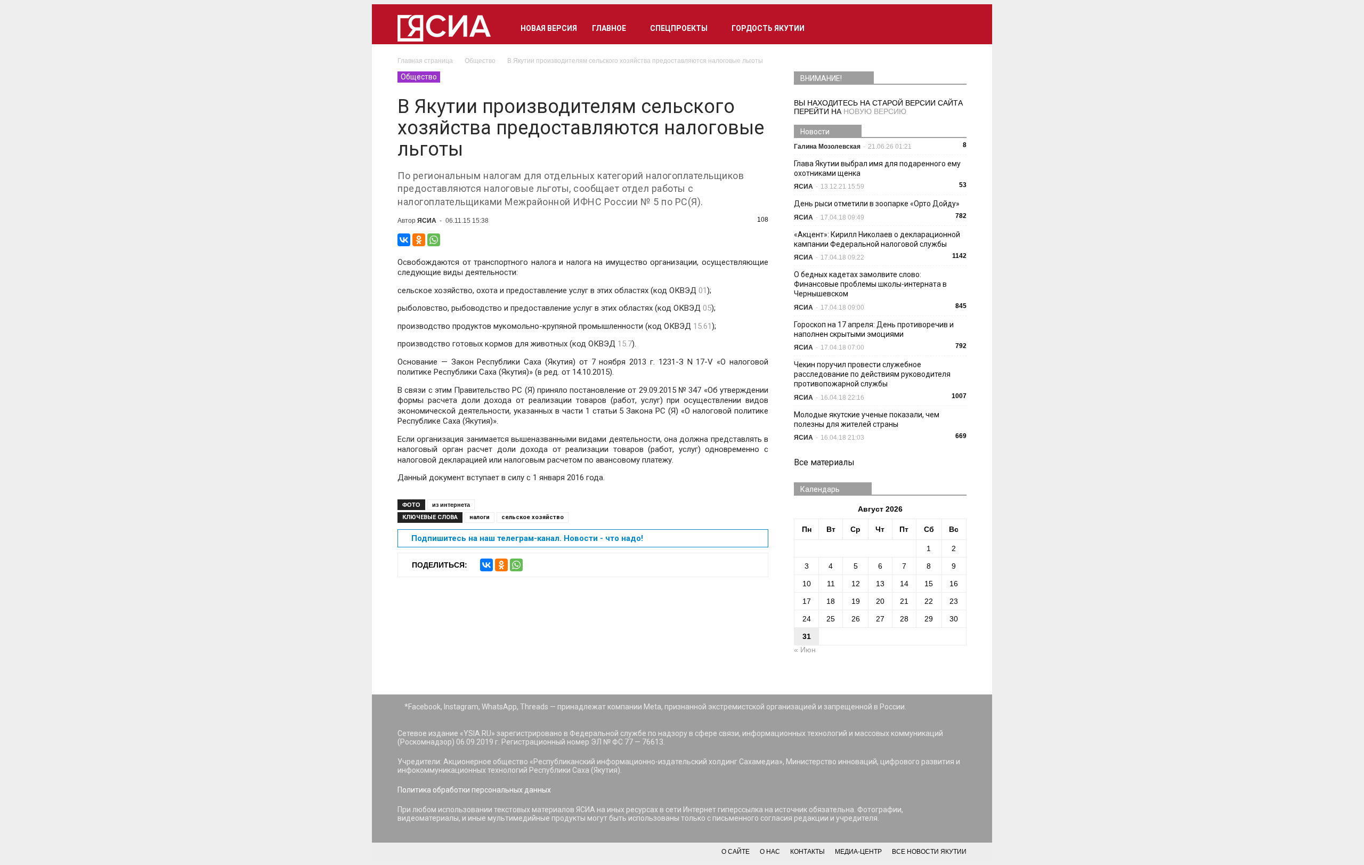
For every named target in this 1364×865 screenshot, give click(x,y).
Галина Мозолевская (827, 146)
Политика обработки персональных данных (474, 790)
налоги (479, 517)
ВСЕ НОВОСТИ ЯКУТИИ (929, 851)
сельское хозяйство (532, 517)
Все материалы (824, 462)
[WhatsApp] (433, 239)
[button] (954, 28)
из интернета (451, 505)
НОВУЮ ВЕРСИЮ (874, 111)
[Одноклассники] (418, 239)
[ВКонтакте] (403, 239)
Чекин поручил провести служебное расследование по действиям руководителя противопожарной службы (872, 374)
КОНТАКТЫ (807, 851)
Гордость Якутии (768, 28)
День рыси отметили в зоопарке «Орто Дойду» (877, 203)
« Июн (805, 649)
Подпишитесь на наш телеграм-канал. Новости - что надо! (527, 538)
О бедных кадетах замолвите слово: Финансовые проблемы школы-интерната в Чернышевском (870, 284)
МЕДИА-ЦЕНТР (858, 851)
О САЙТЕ (735, 851)
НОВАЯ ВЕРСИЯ (549, 28)
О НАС (770, 851)
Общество (419, 76)
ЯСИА (426, 220)
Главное (609, 28)
